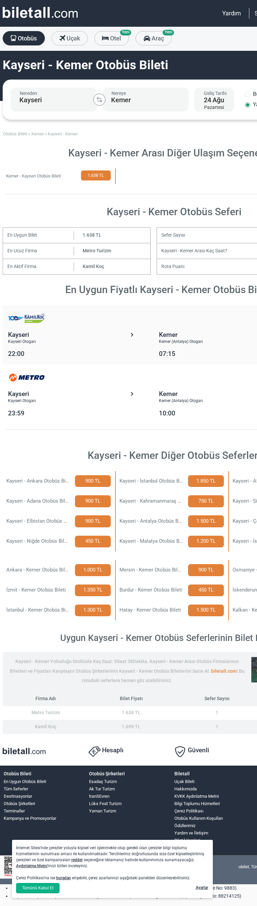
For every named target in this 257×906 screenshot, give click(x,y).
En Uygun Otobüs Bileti (25, 781)
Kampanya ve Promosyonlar (30, 818)
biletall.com (224, 671)
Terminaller (14, 810)
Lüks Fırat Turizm (105, 803)
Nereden (28, 93)
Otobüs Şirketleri (19, 803)
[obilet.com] (40, 18)
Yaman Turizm (102, 810)
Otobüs (26, 38)
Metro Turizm (97, 251)
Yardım (231, 13)
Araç (160, 36)
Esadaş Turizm (103, 781)
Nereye (118, 93)
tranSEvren (99, 796)
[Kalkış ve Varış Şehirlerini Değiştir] (99, 100)
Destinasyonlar (18, 796)
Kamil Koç (93, 266)
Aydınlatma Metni (32, 866)
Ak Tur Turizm (102, 788)
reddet (77, 860)
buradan (63, 878)
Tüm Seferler (16, 788)
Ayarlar (202, 887)
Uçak (72, 38)
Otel (119, 36)
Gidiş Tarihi (215, 93)
